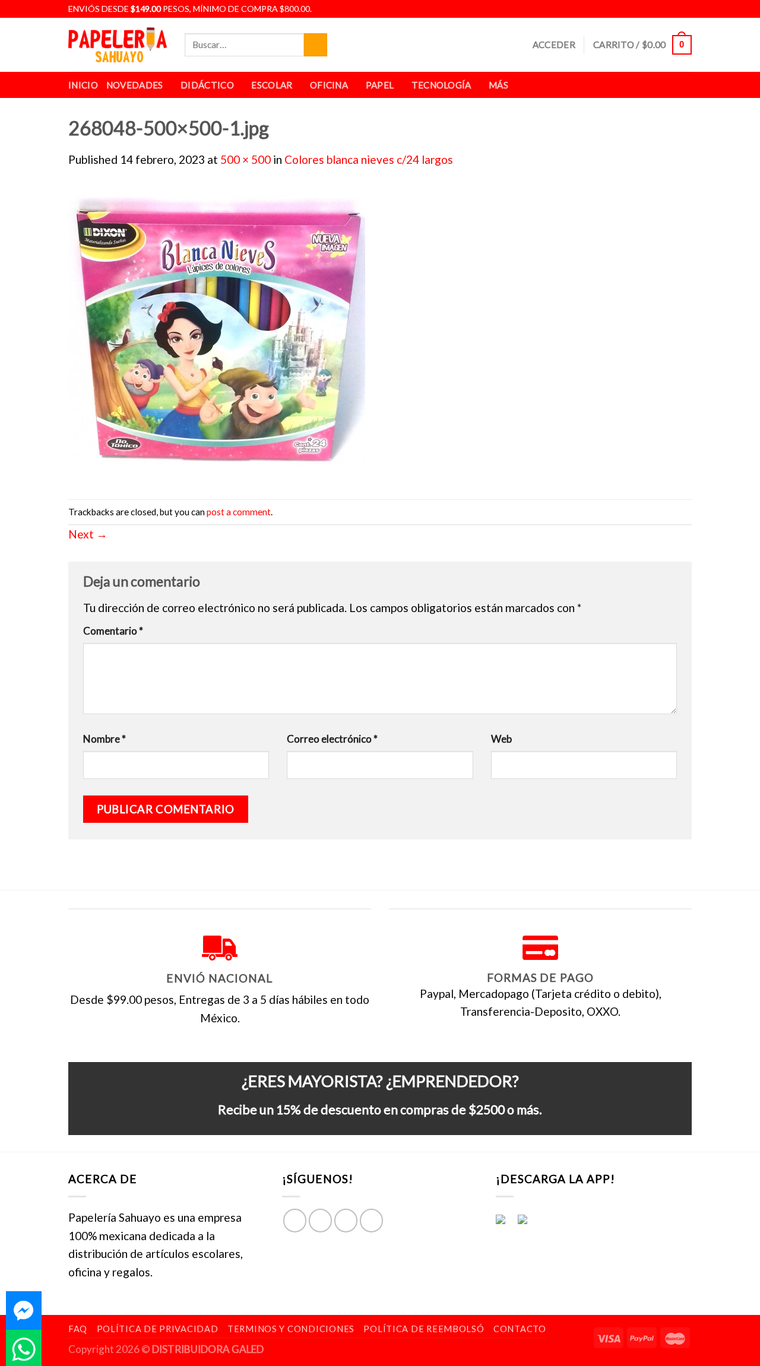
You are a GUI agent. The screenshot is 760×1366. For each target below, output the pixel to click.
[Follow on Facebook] (644, 9)
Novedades (134, 85)
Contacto (519, 1329)
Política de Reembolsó (423, 1329)
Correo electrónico (332, 739)
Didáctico (207, 85)
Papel (380, 85)
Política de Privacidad (157, 1329)
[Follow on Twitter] (671, 9)
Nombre (104, 739)
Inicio (83, 85)
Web (501, 739)
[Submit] (315, 45)
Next (87, 534)
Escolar (271, 85)
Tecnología (441, 85)
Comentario (113, 631)
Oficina (329, 85)
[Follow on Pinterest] (371, 1220)
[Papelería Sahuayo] (117, 44)
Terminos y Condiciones (290, 1329)
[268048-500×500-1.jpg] (216, 332)
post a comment (239, 511)
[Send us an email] (684, 9)
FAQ (77, 1329)
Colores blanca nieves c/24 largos (368, 159)
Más (498, 85)
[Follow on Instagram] (658, 9)
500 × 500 (245, 159)
